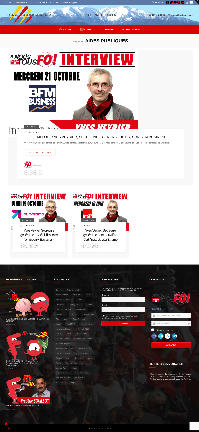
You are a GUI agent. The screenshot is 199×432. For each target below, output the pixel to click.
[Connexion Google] (167, 336)
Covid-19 (74, 314)
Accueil (66, 29)
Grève (58, 334)
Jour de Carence (62, 339)
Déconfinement (79, 319)
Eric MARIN (71, 324)
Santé (58, 363)
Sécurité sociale (81, 373)
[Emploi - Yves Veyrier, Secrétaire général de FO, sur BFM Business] (73, 94)
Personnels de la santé (65, 348)
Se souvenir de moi (164, 330)
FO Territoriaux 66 (103, 428)
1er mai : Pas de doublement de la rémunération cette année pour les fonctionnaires (22, 363)
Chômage (59, 305)
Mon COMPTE (132, 29)
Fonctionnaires (87, 324)
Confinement (81, 309)
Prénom (105, 295)
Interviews (31, 127)
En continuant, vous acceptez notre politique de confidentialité (120, 317)
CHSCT (81, 300)
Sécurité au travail (63, 373)
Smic (75, 368)
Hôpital (68, 334)
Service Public (61, 368)
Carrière (108, 29)
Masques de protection (65, 344)
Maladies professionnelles (84, 339)
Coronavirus (60, 314)
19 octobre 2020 (28, 226)
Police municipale (63, 353)
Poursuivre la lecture (39, 152)
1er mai (59, 290)
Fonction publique (63, 329)
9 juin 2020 (88, 226)
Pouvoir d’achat (81, 353)
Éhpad (73, 383)
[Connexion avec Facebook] (154, 336)
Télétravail (79, 378)
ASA (88, 295)
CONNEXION (171, 345)
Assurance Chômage (64, 300)
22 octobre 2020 (33, 132)
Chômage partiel (75, 305)
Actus (87, 29)
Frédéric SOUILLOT (83, 329)
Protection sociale (63, 358)
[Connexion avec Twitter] (161, 336)
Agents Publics (62, 295)
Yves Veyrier (61, 383)
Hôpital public (81, 334)
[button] (158, 2)
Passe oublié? (157, 351)
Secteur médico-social (74, 363)
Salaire (90, 358)
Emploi (58, 324)
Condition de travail (63, 309)
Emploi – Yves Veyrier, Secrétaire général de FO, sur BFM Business (100, 137)
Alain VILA (77, 295)
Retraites (78, 358)
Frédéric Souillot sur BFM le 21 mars (22, 405)
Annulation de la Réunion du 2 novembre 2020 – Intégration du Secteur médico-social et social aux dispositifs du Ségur (171, 376)
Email (104, 305)
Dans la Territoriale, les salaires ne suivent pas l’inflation (27, 320)
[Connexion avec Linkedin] (174, 336)
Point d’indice (84, 348)
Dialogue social (62, 319)
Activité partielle (73, 290)
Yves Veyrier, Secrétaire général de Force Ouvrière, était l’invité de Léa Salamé (100, 235)
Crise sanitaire (88, 314)
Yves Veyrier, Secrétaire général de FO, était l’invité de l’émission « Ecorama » (39, 235)
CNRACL (90, 305)
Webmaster (37, 165)
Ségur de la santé (63, 378)
